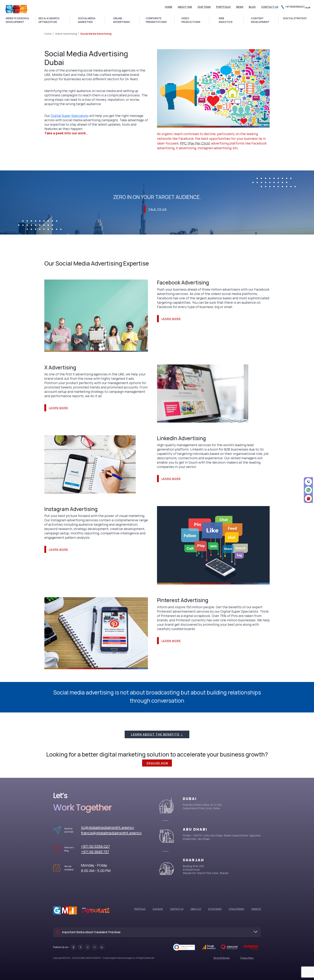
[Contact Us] (308, 481)
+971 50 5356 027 (95, 846)
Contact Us (269, 7)
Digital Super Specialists (69, 115)
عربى (307, 7)
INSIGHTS (256, 908)
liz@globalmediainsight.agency (107, 827)
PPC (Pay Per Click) (195, 143)
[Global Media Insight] (16, 9)
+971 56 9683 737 (95, 851)
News (239, 7)
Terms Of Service (221, 957)
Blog (252, 7)
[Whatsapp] (308, 490)
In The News (215, 908)
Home (168, 7)
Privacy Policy (247, 957)
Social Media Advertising (95, 33)
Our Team (204, 7)
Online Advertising (66, 33)
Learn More (171, 318)
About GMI (185, 7)
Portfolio (223, 7)
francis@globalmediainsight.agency (111, 832)
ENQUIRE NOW (157, 763)
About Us (196, 908)
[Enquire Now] (308, 498)
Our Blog (158, 908)
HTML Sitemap (236, 908)
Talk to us (157, 209)
